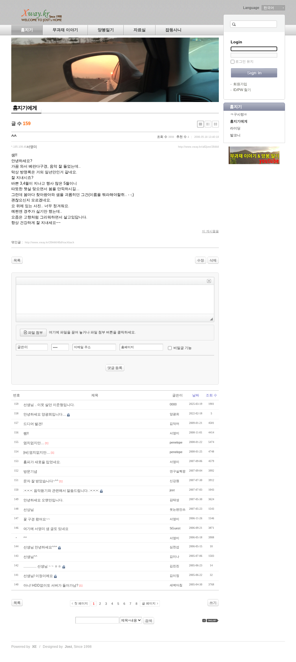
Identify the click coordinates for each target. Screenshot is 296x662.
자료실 (140, 29)
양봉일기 (106, 29)
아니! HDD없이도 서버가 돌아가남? (50, 585)
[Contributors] (204, 620)
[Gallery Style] (215, 124)
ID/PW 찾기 (242, 90)
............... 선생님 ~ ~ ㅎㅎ (42, 566)
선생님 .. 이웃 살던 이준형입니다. (49, 405)
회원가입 (240, 84)
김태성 (174, 500)
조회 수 (211, 395)
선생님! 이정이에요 (38, 576)
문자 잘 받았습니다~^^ (40, 481)
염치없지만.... (33, 443)
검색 (148, 621)
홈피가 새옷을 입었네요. (42, 462)
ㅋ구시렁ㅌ (238, 114)
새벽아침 (176, 585)
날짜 (195, 395)
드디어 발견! (32, 424)
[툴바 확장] (209, 281)
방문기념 (30, 472)
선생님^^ (30, 557)
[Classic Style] (200, 124)
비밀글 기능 (182, 348)
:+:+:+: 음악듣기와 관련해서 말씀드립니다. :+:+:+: (61, 491)
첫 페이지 (81, 603)
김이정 (174, 575)
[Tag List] (213, 620)
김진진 (174, 566)
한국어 (269, 8)
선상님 (28, 510)
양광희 (174, 414)
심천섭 (174, 547)
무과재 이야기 (65, 29)
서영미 (174, 433)
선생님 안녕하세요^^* (40, 547)
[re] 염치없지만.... (36, 452)
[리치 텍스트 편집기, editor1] (115, 299)
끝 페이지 (149, 603)
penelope (176, 442)
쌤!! (26, 433)
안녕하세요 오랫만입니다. (43, 500)
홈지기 (27, 29)
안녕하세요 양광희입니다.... (44, 414)
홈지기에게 (238, 121)
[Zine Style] (208, 124)
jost (172, 490)
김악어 (174, 423)
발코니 (235, 135)
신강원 (174, 481)
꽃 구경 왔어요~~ (36, 519)
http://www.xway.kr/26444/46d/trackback (49, 242)
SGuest (175, 528)
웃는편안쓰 (178, 509)
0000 (173, 404)
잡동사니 (173, 29)
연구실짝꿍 (178, 471)
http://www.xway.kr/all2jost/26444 (198, 146)
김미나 (174, 556)
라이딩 (235, 128)
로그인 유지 (244, 62)
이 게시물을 (210, 231)
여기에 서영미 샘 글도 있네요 (46, 529)
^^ (13, 136)
